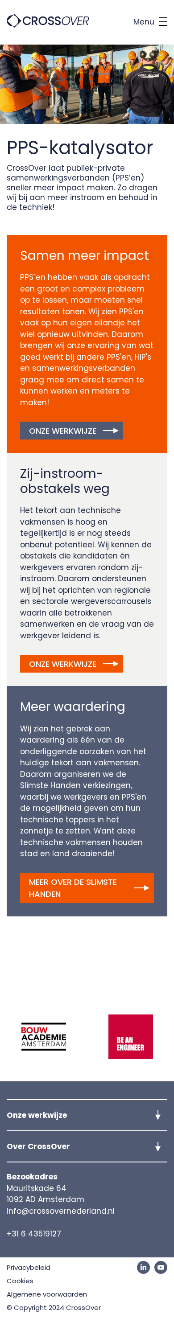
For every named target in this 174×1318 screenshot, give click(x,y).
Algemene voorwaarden (47, 1294)
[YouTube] (160, 1267)
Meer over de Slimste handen (73, 887)
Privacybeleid (28, 1267)
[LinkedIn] (143, 1267)
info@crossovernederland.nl (61, 1211)
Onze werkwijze (62, 430)
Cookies (20, 1280)
